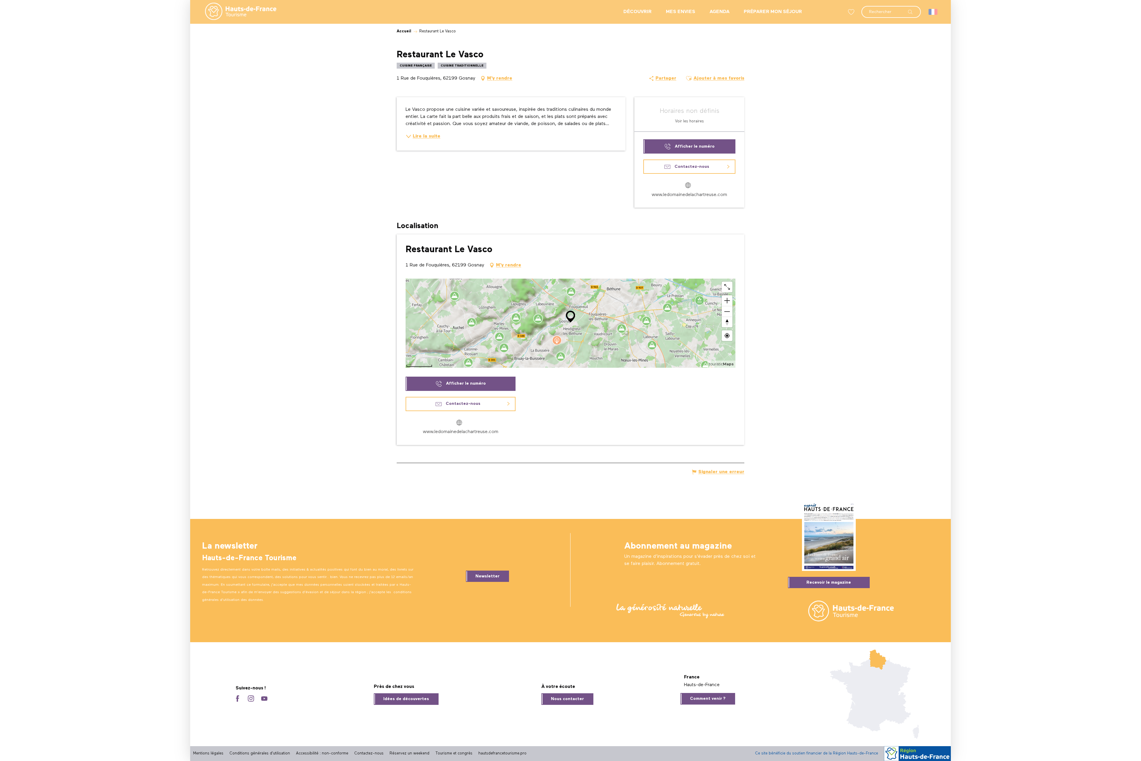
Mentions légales (208, 753)
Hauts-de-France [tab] (702, 685)
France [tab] (691, 677)
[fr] (933, 12)
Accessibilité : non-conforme (322, 753)
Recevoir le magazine (828, 582)
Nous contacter (567, 699)
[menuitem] (236, 12)
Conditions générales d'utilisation (259, 753)
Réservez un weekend (409, 753)
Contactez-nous (369, 753)
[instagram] (251, 699)
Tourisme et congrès (453, 753)
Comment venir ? (708, 699)
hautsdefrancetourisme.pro (502, 753)
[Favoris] (852, 12)
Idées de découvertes (406, 699)
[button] (891, 9)
